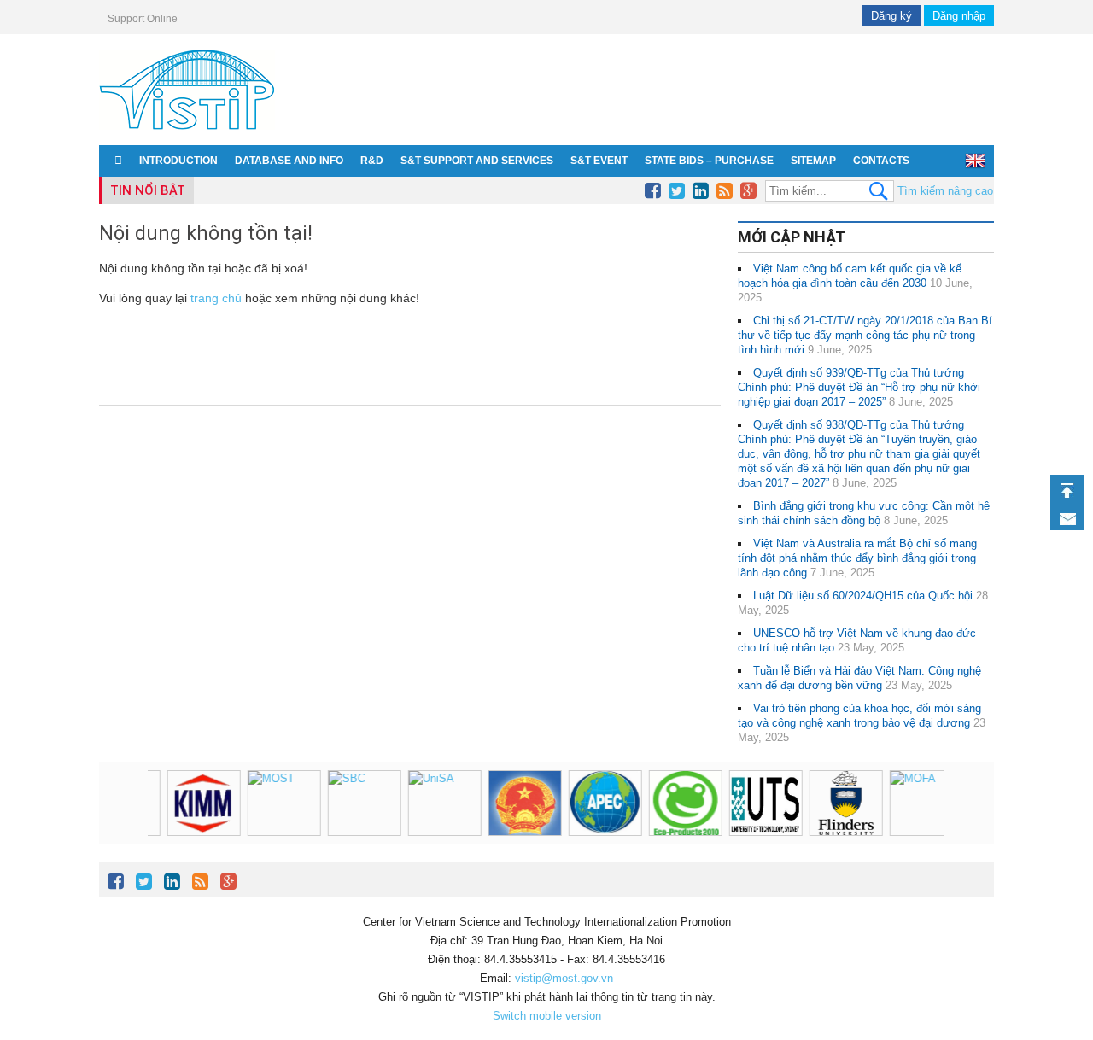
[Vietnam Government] (204, 803)
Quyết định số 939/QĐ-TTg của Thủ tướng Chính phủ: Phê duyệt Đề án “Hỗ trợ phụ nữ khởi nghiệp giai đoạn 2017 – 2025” (859, 387)
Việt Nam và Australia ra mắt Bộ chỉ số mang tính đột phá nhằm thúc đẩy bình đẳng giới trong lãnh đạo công (857, 558)
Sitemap (813, 161)
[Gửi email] (1067, 519)
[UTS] (445, 803)
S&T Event (599, 161)
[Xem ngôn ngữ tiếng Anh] (975, 160)
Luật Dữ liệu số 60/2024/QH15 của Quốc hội (863, 595)
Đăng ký (891, 15)
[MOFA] (605, 803)
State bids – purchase (709, 161)
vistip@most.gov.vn (564, 978)
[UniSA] (926, 803)
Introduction (178, 161)
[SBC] (846, 803)
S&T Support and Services (476, 161)
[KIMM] (686, 803)
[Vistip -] (187, 132)
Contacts (881, 161)
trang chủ (216, 298)
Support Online (143, 19)
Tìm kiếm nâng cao (945, 190)
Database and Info (289, 161)
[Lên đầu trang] (1067, 490)
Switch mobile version (547, 1015)
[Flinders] (525, 803)
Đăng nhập (958, 15)
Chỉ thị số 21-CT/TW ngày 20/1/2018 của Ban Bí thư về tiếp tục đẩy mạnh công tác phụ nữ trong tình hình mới (865, 335)
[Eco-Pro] (364, 803)
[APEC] (284, 803)
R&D (371, 161)
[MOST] (766, 803)
